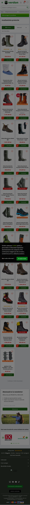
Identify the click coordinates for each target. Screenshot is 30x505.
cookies (14, 245)
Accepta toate (22, 258)
